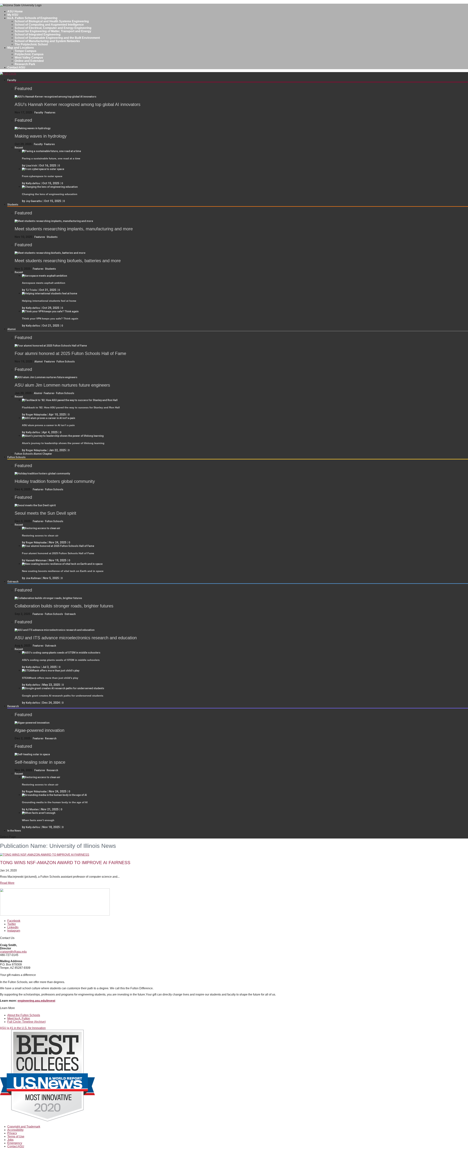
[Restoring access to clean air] (41, 528)
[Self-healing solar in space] (32, 754)
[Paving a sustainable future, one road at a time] (51, 151)
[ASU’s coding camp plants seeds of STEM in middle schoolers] (61, 652)
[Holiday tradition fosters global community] (42, 473)
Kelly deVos (33, 183)
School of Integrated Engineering (38, 34)
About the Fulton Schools (23, 1015)
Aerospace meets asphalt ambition (43, 282)
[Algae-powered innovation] (32, 722)
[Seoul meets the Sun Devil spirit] (35, 505)
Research (13, 706)
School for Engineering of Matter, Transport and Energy (53, 31)
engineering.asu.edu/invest (36, 1000)
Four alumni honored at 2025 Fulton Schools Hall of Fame (58, 553)
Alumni (11, 329)
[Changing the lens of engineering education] (50, 186)
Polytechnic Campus (29, 54)
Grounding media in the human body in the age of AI (55, 802)
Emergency (14, 1143)
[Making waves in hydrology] (32, 128)
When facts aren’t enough (38, 820)
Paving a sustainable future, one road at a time (51, 158)
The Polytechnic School (31, 44)
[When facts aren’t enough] (38, 812)
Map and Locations (20, 47)
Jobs (10, 1139)
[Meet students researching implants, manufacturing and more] (54, 221)
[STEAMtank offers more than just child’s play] (50, 670)
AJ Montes (32, 809)
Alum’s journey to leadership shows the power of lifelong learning (63, 443)
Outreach (12, 581)
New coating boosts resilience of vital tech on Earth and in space (62, 571)
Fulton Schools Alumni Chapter (33, 453)
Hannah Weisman (36, 560)
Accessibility (15, 1129)
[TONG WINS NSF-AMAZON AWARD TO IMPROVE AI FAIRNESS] (44, 854)
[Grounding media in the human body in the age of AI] (54, 794)
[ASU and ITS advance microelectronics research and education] (55, 629)
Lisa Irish (31, 165)
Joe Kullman (33, 578)
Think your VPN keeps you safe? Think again (50, 318)
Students (12, 204)
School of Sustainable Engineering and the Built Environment (57, 37)
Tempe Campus (25, 51)
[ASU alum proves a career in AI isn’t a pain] (48, 418)
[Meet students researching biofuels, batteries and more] (50, 252)
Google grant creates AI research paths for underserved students (62, 695)
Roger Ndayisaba (36, 414)
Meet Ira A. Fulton (18, 1018)
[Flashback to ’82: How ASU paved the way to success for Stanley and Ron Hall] (70, 400)
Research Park (25, 64)
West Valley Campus (29, 57)
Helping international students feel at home (49, 300)
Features (50, 112)
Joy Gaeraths (34, 201)
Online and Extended (29, 60)
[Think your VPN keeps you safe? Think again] (50, 311)
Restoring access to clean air (40, 535)
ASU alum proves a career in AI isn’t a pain (48, 425)
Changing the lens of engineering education (49, 194)
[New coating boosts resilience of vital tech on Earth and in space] (62, 563)
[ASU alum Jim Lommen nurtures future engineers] (46, 377)
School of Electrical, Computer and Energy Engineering (53, 27)
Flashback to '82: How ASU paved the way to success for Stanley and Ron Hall (71, 407)
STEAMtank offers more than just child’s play (50, 677)
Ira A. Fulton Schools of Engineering (32, 18)
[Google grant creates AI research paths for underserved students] (63, 688)
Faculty (11, 80)
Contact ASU (16, 67)
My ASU (12, 14)
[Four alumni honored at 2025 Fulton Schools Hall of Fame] (51, 345)
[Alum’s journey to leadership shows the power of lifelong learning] (63, 435)
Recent (19, 147)
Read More (7, 882)
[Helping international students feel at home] (49, 293)
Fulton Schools (65, 361)
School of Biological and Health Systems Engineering (52, 21)
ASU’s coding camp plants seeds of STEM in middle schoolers (61, 659)
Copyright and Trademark (23, 1126)
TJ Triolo (31, 290)
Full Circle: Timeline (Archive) (26, 1021)
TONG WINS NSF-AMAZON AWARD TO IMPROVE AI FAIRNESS (65, 862)
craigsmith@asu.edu (13, 951)
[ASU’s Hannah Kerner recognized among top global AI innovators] (55, 96)
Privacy (12, 1133)
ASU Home (15, 11)
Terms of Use (15, 1136)
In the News (14, 830)
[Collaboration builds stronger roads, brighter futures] (48, 598)
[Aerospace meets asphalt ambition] (44, 275)
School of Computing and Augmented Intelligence (49, 24)
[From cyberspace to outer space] (43, 169)
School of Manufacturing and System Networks (47, 41)
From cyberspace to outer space (42, 176)
